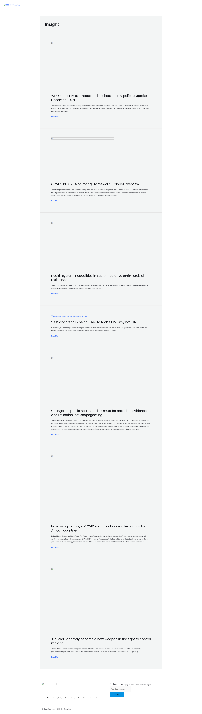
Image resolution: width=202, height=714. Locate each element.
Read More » (55, 116)
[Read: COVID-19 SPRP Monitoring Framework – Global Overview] (82, 158)
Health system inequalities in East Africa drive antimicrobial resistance (97, 277)
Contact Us (191, 5)
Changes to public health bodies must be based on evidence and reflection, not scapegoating (99, 413)
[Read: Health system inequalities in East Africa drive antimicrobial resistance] (88, 246)
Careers (178, 5)
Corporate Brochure (153, 5)
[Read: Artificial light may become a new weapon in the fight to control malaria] (101, 601)
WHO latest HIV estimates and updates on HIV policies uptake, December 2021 (99, 98)
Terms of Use (82, 698)
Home (107, 5)
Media (169, 5)
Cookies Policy (70, 698)
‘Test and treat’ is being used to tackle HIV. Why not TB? (93, 322)
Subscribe (116, 684)
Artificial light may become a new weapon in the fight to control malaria (101, 641)
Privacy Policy (57, 698)
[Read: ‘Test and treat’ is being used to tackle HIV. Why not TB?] (69, 316)
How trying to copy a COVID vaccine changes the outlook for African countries (98, 528)
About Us (117, 5)
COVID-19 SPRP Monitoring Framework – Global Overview (95, 184)
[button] (139, 5)
